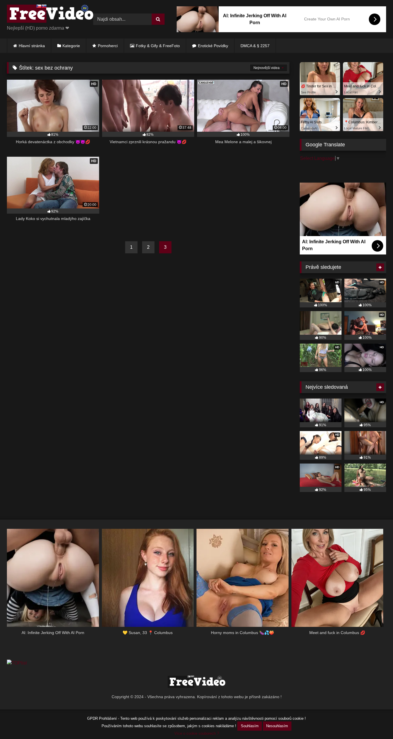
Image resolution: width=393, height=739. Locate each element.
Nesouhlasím (277, 726)
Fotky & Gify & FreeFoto (158, 45)
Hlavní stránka (32, 45)
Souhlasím (250, 726)
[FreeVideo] (50, 15)
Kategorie (71, 45)
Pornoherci (108, 45)
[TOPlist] (17, 662)
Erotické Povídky (213, 45)
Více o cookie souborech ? (196, 733)
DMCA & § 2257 (255, 45)
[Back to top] (375, 721)
